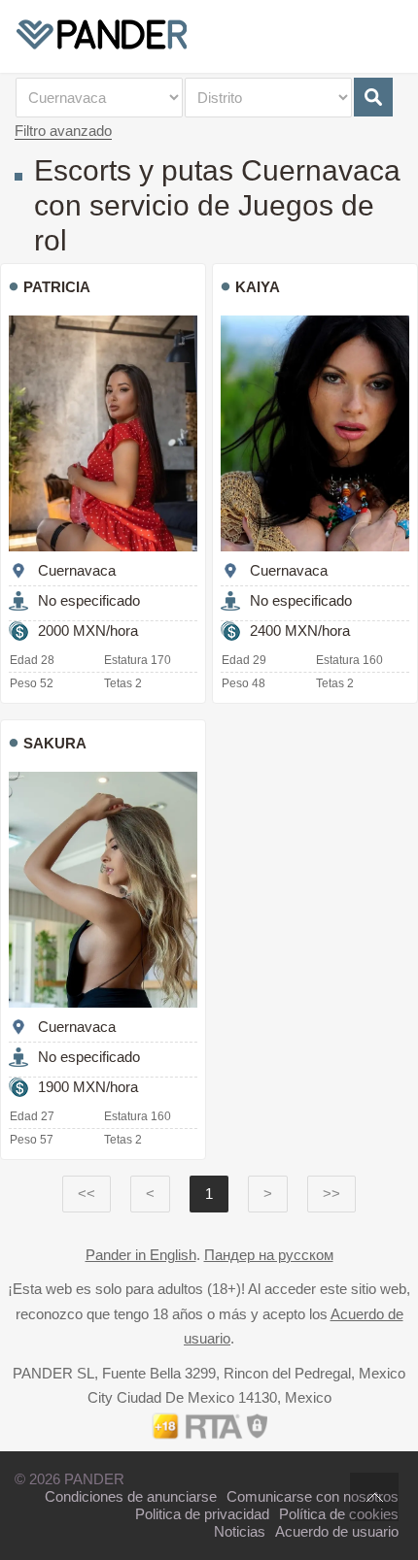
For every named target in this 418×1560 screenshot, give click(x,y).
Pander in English (141, 1254)
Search (373, 97)
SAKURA (55, 743)
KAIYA (257, 287)
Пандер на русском (268, 1254)
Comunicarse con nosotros (312, 1496)
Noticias (239, 1531)
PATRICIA (56, 287)
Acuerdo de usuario (337, 1531)
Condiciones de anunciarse (131, 1496)
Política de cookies (339, 1514)
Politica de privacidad (202, 1514)
